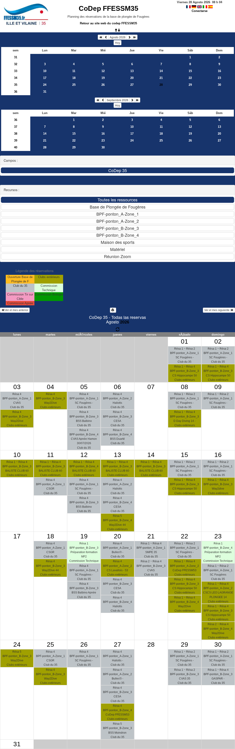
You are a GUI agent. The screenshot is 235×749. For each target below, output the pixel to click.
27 (132, 84)
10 (44, 71)
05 (84, 386)
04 (50, 386)
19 (103, 78)
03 (17, 386)
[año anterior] (100, 37)
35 (15, 84)
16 (219, 71)
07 (151, 386)
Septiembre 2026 (117, 100)
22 (190, 78)
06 (117, 386)
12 (103, 71)
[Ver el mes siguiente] (129, 37)
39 (15, 140)
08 (184, 386)
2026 (124, 322)
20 (132, 78)
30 (219, 84)
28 (44, 147)
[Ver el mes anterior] (106, 37)
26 (103, 84)
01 (184, 341)
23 (219, 78)
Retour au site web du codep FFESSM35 (108, 23)
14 (161, 71)
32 (15, 64)
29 (190, 84)
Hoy (117, 43)
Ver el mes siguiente (217, 310)
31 (15, 57)
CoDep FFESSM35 (108, 8)
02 (218, 341)
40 (15, 147)
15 (190, 71)
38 (15, 133)
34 (15, 78)
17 (44, 78)
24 (44, 84)
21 (161, 78)
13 (132, 71)
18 (74, 78)
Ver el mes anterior (16, 310)
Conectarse (199, 11)
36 (15, 91)
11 (73, 71)
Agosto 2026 (118, 37)
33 (15, 71)
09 (218, 386)
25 (74, 84)
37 (15, 126)
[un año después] (134, 37)
